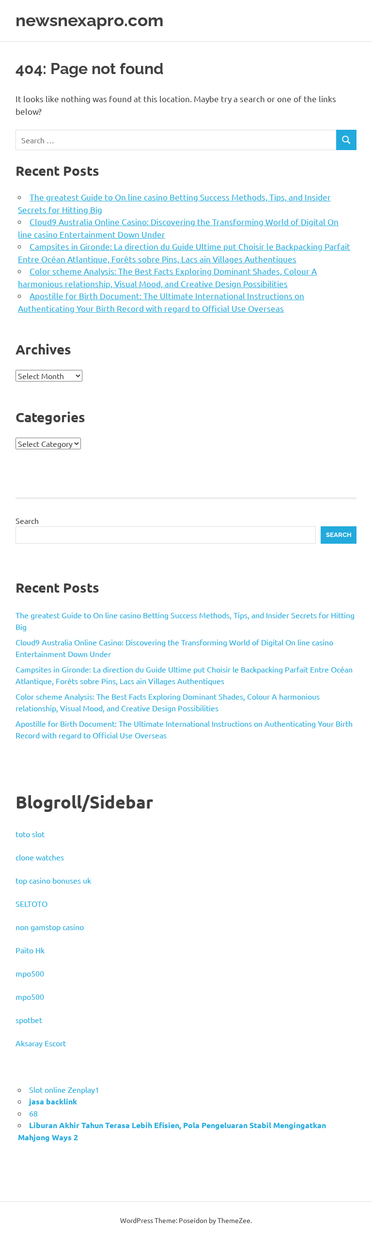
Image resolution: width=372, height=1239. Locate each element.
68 (33, 1113)
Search (27, 520)
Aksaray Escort (41, 1043)
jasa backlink (53, 1101)
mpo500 (30, 973)
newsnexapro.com (90, 20)
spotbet (29, 1020)
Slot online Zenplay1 (64, 1089)
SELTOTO (31, 903)
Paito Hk (30, 950)
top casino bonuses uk (53, 880)
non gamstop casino (50, 927)
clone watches (40, 857)
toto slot (30, 834)
